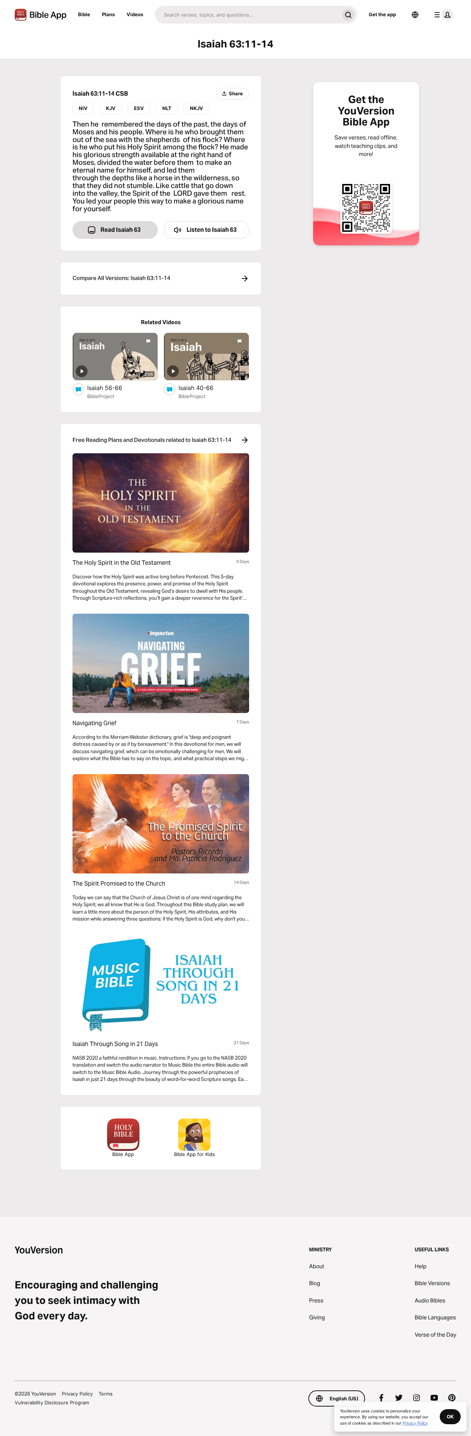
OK (450, 1416)
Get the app (382, 14)
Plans (108, 14)
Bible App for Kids (194, 1154)
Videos (135, 14)
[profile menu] (442, 14)
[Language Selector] (415, 14)
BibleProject (100, 396)
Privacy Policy (77, 1394)
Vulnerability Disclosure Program (52, 1402)
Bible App (123, 1154)
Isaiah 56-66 (112, 387)
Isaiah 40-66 (203, 387)
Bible (84, 14)
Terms (106, 1394)
